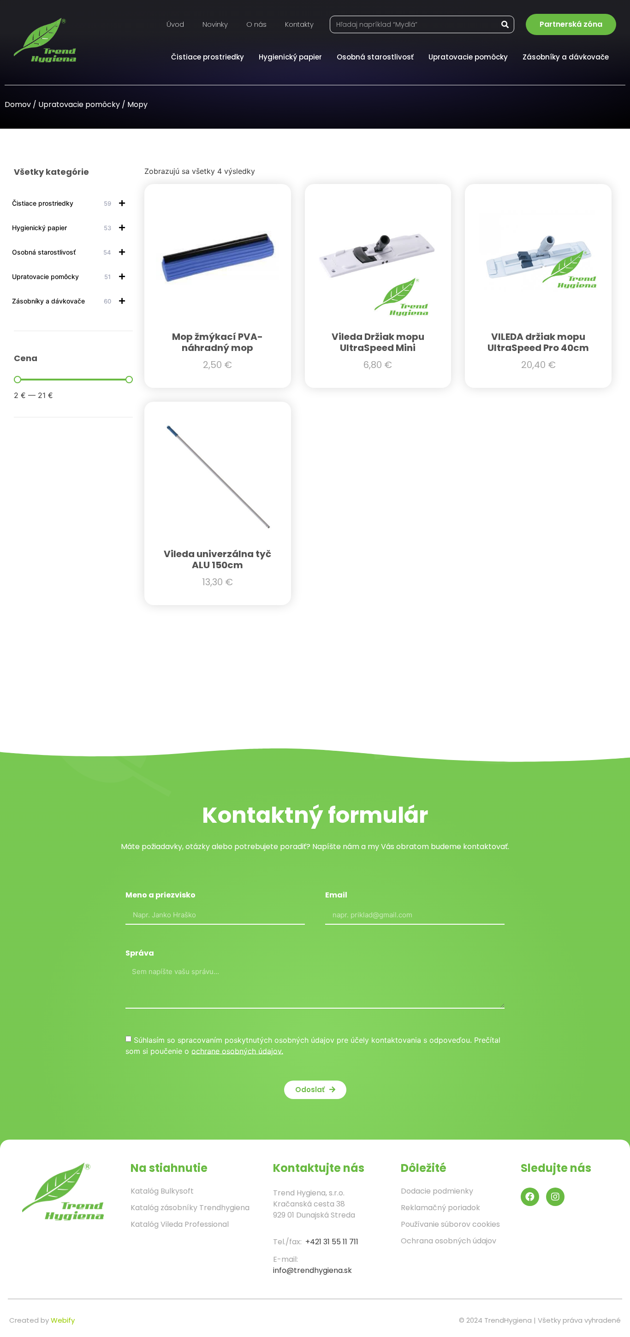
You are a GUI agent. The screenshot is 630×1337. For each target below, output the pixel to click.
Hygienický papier (290, 57)
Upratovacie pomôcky (468, 57)
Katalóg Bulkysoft (162, 1191)
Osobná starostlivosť (375, 57)
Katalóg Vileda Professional (180, 1224)
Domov (18, 104)
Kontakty (299, 24)
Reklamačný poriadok (440, 1207)
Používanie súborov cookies (450, 1224)
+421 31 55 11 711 (331, 1241)
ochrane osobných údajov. (237, 1050)
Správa (139, 954)
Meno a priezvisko (160, 895)
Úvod (175, 24)
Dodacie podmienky (437, 1191)
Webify (63, 1320)
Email (336, 895)
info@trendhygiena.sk (312, 1270)
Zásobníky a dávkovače (566, 57)
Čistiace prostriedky (207, 57)
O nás (256, 24)
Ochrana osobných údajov (448, 1241)
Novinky (215, 24)
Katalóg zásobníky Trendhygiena (190, 1207)
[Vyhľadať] (505, 24)
